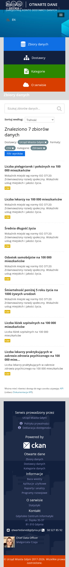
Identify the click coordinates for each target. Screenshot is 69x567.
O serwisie (38, 85)
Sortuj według (13, 119)
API (61, 388)
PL (8, 19)
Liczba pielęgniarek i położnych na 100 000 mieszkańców (33, 168)
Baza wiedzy (34, 479)
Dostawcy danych (34, 463)
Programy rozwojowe (34, 492)
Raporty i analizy (34, 488)
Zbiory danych (38, 44)
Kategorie (38, 71)
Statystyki (34, 505)
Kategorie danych (34, 468)
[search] (59, 108)
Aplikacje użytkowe (34, 483)
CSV (7, 188)
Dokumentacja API (22, 392)
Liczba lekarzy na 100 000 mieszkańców (33, 199)
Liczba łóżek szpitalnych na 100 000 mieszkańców (30, 325)
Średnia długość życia (20, 228)
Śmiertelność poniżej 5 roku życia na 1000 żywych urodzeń (31, 292)
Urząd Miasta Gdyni (34, 417)
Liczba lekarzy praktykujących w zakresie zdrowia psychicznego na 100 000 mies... (32, 356)
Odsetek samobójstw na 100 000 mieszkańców (28, 259)
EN (13, 19)
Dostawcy (38, 58)
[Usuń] (46, 142)
